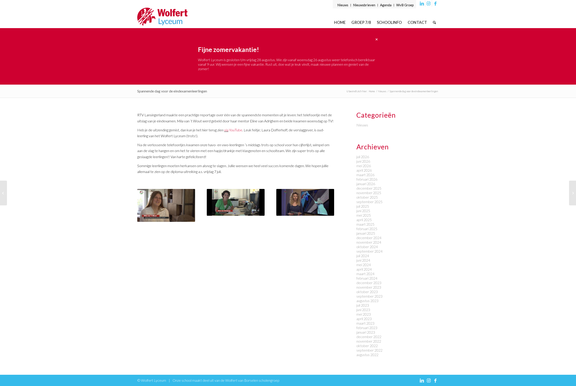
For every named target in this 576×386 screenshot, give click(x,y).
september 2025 (369, 202)
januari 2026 (365, 184)
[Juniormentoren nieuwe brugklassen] (572, 193)
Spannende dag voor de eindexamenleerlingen (172, 91)
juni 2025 (363, 211)
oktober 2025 (367, 197)
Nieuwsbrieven (364, 5)
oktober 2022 (367, 345)
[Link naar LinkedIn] (421, 3)
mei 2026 (363, 166)
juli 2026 (362, 157)
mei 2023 (363, 314)
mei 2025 (363, 215)
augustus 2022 (367, 354)
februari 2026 (366, 179)
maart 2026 (365, 175)
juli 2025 (362, 206)
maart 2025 (365, 224)
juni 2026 (363, 161)
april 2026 (364, 170)
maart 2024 (365, 274)
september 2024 (369, 251)
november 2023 (368, 287)
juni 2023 (363, 309)
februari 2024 (366, 278)
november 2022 (368, 341)
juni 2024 (363, 260)
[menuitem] (343, 5)
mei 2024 (363, 265)
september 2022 (369, 350)
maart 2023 (365, 323)
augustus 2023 (367, 300)
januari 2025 (365, 233)
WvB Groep (405, 5)
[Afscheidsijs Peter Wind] (3, 193)
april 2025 (364, 220)
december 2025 (368, 188)
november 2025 (368, 193)
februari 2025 (366, 229)
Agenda (386, 5)
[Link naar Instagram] (428, 3)
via (226, 130)
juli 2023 (362, 305)
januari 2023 (365, 332)
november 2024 (368, 242)
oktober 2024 (367, 247)
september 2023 (369, 296)
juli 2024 (362, 256)
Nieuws (342, 5)
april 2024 (364, 269)
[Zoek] (434, 22)
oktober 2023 (367, 292)
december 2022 (368, 336)
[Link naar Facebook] (435, 3)
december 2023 (368, 283)
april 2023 (364, 318)
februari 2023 (366, 327)
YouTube (235, 130)
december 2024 (368, 238)
